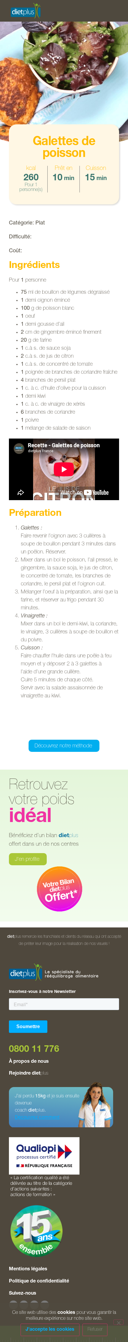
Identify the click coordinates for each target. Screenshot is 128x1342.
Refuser (95, 1329)
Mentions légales (28, 1269)
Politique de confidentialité (39, 1281)
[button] (34, 731)
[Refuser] (118, 1322)
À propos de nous (29, 1062)
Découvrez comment (37, 1117)
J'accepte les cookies (50, 1329)
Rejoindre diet (28, 1073)
